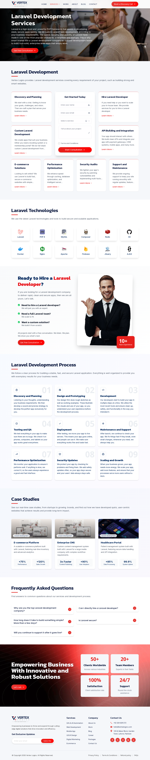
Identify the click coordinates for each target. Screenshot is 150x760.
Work (66, 4)
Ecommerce (71, 743)
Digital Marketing (73, 739)
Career (91, 735)
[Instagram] (123, 740)
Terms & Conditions (109, 755)
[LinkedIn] (128, 740)
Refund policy (126, 755)
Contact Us (92, 743)
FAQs (136, 755)
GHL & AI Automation (75, 723)
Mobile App (71, 731)
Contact (93, 4)
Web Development (74, 727)
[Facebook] (112, 740)
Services (54, 4)
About (75, 4)
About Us (92, 723)
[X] (118, 740)
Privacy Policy (93, 755)
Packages (92, 739)
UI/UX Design (72, 735)
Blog (83, 4)
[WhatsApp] (134, 740)
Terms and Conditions (69, 143)
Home (44, 4)
